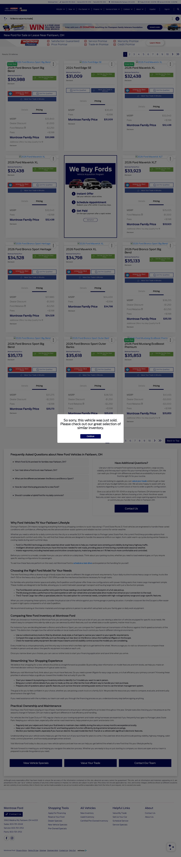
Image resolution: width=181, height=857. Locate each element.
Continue (90, 436)
